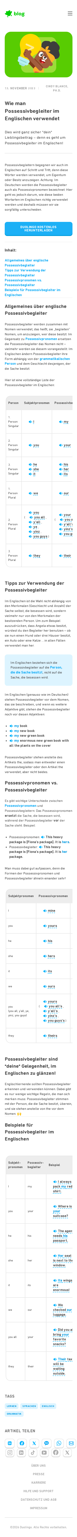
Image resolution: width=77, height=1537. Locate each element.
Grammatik (14, 1413)
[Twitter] (34, 1443)
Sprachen (29, 1406)
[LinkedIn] (10, 1443)
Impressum (38, 1508)
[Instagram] (9, 1452)
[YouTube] (44, 1452)
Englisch (48, 1406)
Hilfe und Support (38, 1491)
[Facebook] (22, 1443)
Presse (38, 1474)
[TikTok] (32, 1452)
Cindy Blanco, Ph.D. (57, 88)
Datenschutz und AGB (38, 1500)
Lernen (12, 1406)
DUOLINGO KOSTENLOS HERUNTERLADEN (38, 228)
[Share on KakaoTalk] (47, 1443)
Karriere (38, 1483)
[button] (70, 13)
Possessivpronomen (41, 339)
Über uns (38, 1466)
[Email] (71, 1443)
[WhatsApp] (59, 1443)
